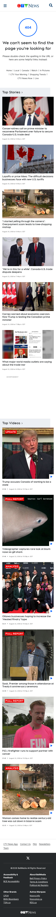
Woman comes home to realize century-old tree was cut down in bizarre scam (26, 820)
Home (9, 70)
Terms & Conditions (39, 882)
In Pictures (45, 70)
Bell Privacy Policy (38, 878)
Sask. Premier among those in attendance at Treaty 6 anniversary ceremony (28, 685)
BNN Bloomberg (11, 899)
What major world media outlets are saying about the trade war (27, 363)
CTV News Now (25, 78)
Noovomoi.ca (36, 899)
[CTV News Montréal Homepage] (28, 5)
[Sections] (5, 6)
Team (6, 848)
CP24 (6, 895)
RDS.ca (33, 902)
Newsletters (44, 844)
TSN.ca (6, 902)
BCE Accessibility (11, 881)
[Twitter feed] (28, 858)
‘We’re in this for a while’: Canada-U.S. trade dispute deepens (27, 271)
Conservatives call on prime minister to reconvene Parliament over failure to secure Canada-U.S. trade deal (27, 131)
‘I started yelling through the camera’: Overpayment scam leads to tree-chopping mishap (27, 224)
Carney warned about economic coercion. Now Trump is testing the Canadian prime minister (26, 317)
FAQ (35, 844)
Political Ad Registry (39, 885)
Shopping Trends (38, 74)
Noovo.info (35, 895)
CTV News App (10, 844)
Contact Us (25, 844)
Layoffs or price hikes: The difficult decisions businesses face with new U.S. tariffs (27, 178)
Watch (34, 70)
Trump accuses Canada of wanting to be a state (26, 483)
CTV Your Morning (18, 74)
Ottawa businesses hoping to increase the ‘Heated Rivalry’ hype (26, 618)
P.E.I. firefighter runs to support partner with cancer (27, 752)
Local (16, 70)
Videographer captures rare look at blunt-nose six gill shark (26, 550)
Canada (25, 70)
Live (37, 78)
